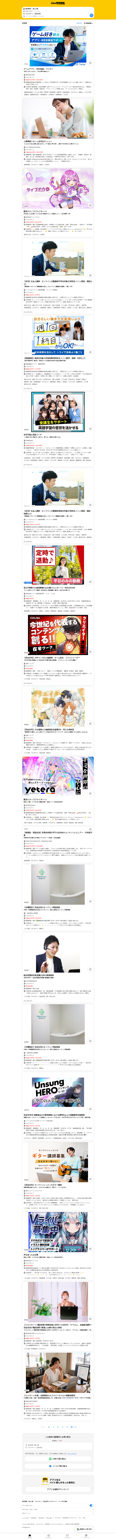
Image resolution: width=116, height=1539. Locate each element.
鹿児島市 (41, 1517)
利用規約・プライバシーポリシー (54, 1524)
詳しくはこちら (72, 1453)
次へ (72, 1427)
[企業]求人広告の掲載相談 (72, 1524)
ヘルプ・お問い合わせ (28, 1524)
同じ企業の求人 (28, 312)
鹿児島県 (33, 1517)
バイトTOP (25, 1517)
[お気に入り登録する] (90, 62)
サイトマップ (40, 1524)
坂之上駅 (49, 1517)
